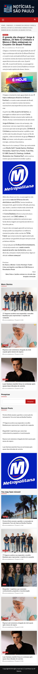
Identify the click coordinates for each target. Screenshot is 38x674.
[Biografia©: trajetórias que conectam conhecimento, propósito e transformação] (19, 575)
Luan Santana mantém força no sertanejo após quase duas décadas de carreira (17, 448)
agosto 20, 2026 (19, 320)
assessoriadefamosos (9, 47)
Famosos (5, 34)
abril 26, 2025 (20, 47)
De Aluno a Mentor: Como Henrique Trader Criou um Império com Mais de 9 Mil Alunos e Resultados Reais (18, 266)
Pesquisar (5, 394)
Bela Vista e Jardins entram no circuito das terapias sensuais (21, 274)
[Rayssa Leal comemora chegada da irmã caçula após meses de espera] (19, 335)
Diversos (5, 516)
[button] (3, 19)
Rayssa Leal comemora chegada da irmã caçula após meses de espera (19, 440)
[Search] (35, 19)
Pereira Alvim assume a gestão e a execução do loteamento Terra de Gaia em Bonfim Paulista (18, 416)
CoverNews (27, 668)
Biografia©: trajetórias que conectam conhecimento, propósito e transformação (16, 432)
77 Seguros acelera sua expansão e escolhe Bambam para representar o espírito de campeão (18, 315)
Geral (4, 584)
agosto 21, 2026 (19, 525)
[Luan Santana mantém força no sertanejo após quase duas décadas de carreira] (19, 370)
